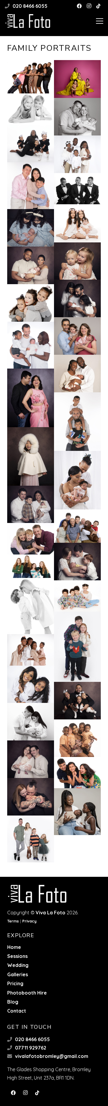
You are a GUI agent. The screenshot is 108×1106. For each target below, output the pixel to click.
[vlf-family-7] (30, 759)
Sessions (17, 956)
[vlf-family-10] (77, 700)
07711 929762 (30, 1048)
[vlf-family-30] (30, 265)
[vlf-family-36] (77, 154)
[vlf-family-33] (77, 223)
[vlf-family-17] (77, 561)
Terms (13, 921)
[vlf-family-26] (30, 345)
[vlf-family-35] (30, 185)
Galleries (17, 974)
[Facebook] (79, 6)
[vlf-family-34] (77, 188)
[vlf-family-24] (30, 398)
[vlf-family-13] (77, 647)
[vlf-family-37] (30, 143)
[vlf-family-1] (30, 76)
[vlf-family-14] (77, 596)
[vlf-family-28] (30, 303)
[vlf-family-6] (77, 772)
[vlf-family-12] (30, 649)
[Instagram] (89, 6)
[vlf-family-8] (77, 738)
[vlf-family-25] (77, 373)
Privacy (29, 921)
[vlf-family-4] (77, 811)
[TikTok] (98, 6)
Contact (16, 1011)
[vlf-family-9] (30, 721)
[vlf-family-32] (30, 228)
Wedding (17, 965)
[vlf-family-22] (30, 456)
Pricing (15, 983)
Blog (12, 1002)
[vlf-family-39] (30, 109)
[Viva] (77, 79)
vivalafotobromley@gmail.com (51, 1056)
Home (14, 947)
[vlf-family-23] (77, 421)
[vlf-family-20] (30, 504)
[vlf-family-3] (30, 839)
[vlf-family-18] (30, 539)
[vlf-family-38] (77, 116)
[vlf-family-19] (77, 526)
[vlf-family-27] (77, 336)
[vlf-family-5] (30, 797)
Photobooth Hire (27, 993)
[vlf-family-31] (77, 261)
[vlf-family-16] (30, 566)
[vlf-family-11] (30, 684)
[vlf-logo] (28, 21)
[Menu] (99, 21)
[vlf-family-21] (77, 480)
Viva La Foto (50, 913)
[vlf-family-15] (30, 606)
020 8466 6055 (30, 6)
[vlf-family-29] (77, 298)
